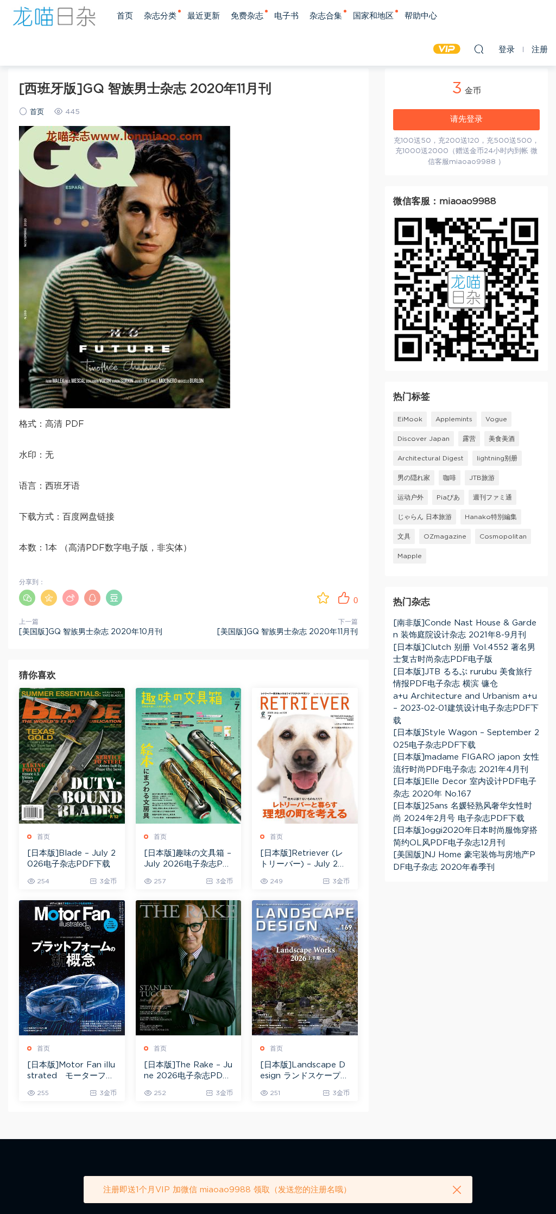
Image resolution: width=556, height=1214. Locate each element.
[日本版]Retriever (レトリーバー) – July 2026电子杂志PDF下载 (304, 859)
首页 (125, 16)
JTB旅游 (482, 478)
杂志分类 (160, 16)
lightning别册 (497, 458)
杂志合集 (325, 16)
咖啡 (449, 478)
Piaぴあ (448, 497)
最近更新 (203, 16)
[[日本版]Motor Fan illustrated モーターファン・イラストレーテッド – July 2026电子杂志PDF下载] (72, 967)
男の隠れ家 (413, 478)
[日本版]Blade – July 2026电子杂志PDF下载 (71, 858)
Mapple (409, 556)
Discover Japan (423, 438)
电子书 (286, 16)
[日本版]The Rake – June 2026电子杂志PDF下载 (188, 1071)
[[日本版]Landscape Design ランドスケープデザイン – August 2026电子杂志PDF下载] (305, 967)
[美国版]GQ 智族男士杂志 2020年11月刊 (287, 632)
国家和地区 (373, 16)
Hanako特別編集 (491, 517)
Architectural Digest (430, 458)
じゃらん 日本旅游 (424, 517)
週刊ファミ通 (492, 497)
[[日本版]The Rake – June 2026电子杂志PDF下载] (189, 967)
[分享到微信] (27, 598)
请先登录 (466, 119)
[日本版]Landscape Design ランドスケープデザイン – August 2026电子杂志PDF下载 (304, 1071)
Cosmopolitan (503, 536)
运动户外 (410, 497)
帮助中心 (421, 16)
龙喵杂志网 (54, 16)
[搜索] (478, 48)
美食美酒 (502, 438)
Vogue (496, 419)
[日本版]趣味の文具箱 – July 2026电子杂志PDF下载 (187, 859)
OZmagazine (445, 536)
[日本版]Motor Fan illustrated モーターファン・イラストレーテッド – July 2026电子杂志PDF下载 (71, 1071)
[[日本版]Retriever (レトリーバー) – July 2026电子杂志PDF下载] (305, 755)
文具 (403, 536)
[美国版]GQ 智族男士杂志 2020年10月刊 (90, 632)
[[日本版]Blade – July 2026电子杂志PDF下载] (72, 755)
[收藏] (323, 598)
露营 (469, 438)
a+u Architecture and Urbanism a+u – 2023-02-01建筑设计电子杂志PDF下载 (466, 708)
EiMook (409, 419)
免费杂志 (247, 16)
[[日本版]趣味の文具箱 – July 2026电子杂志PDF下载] (189, 755)
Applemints (453, 419)
